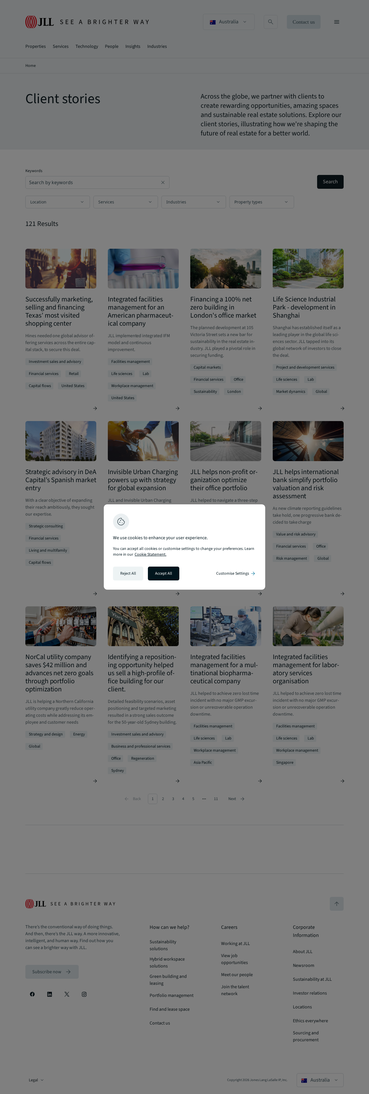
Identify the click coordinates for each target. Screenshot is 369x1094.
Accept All (163, 573)
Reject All (128, 573)
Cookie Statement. (150, 554)
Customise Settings (236, 573)
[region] (184, 547)
